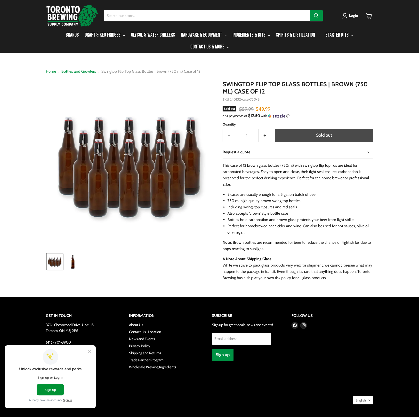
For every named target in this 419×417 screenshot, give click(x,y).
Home (51, 71)
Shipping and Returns (145, 353)
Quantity (229, 124)
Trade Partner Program (146, 360)
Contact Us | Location (145, 332)
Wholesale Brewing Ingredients (152, 367)
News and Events (142, 339)
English (360, 400)
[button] (351, 16)
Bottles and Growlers (78, 71)
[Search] (316, 15)
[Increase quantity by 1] (265, 135)
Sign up (223, 354)
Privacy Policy (139, 346)
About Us (136, 325)
